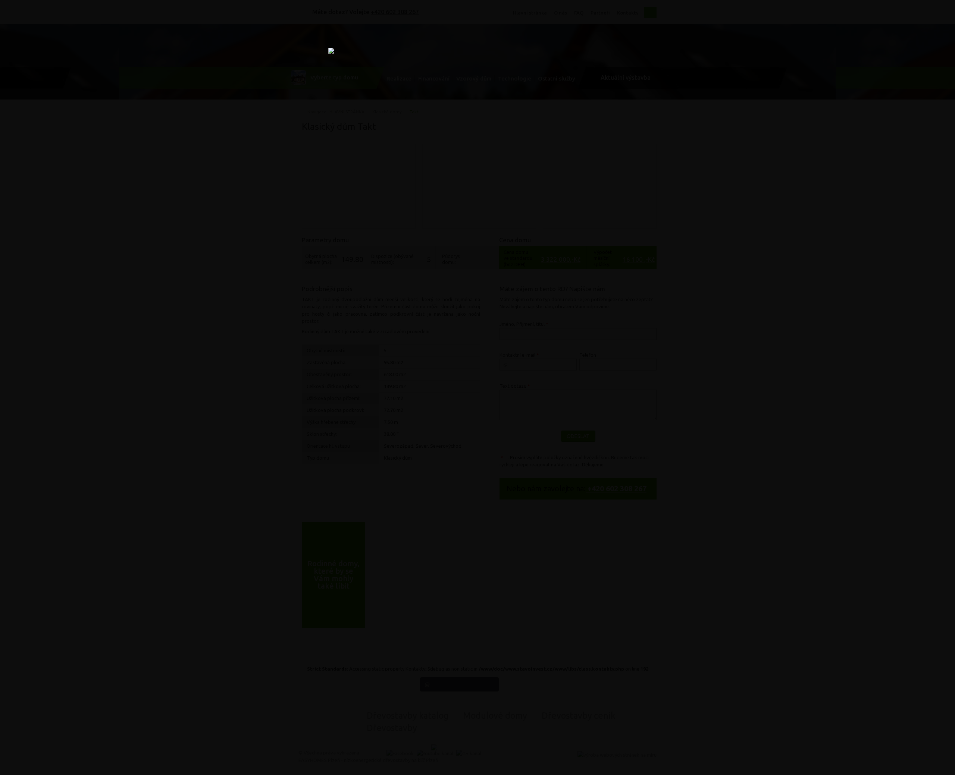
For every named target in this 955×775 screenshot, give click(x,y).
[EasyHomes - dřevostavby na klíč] (477, 147)
